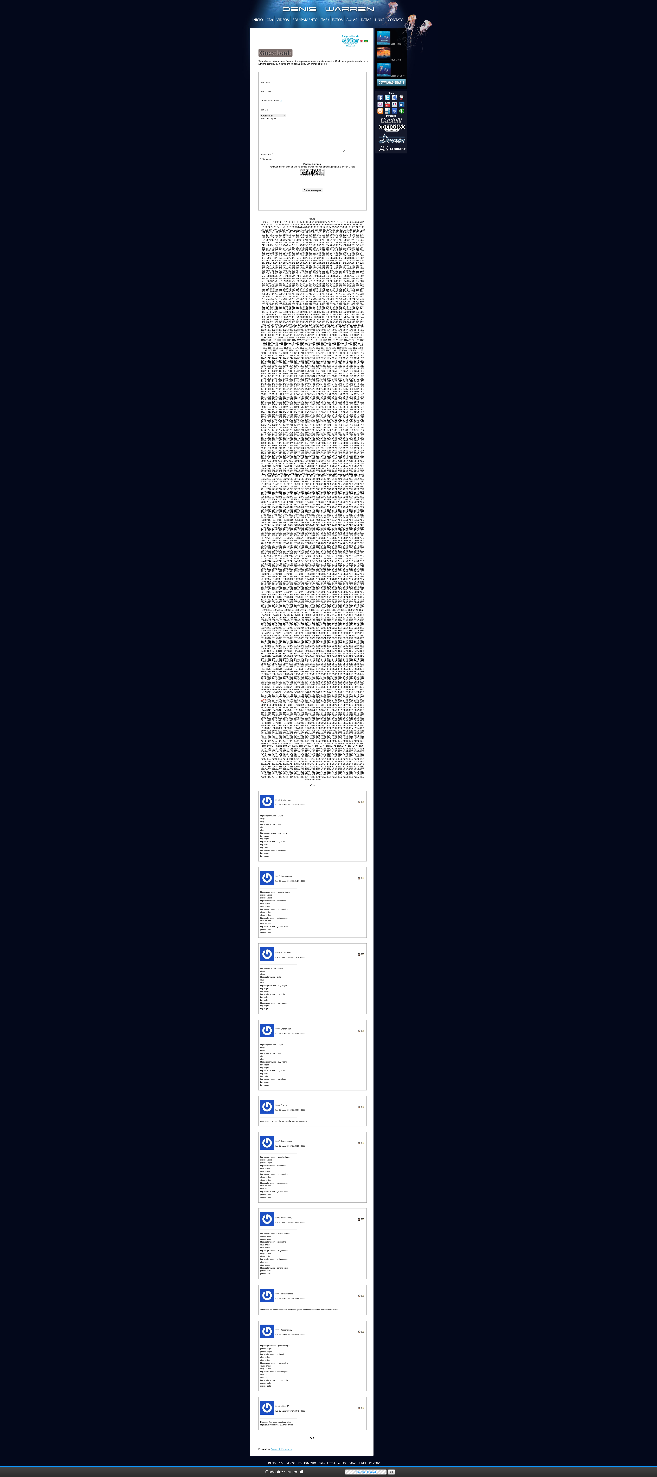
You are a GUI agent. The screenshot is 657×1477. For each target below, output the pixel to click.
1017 (285, 327)
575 (323, 278)
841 (332, 307)
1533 (296, 396)
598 (319, 281)
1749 (334, 425)
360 (327, 255)
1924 (356, 448)
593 (297, 281)
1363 (301, 373)
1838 (301, 438)
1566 (268, 402)
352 (293, 255)
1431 (361, 381)
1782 (307, 430)
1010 (349, 325)
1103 (340, 337)
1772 (356, 427)
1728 (323, 422)
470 (285, 268)
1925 (361, 448)
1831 (263, 438)
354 (302, 255)
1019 (296, 327)
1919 (329, 448)
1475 (290, 389)
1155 (307, 345)
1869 (263, 443)
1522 (340, 394)
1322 (285, 368)
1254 (329, 358)
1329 (323, 368)
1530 (279, 396)
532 (344, 273)
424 (293, 263)
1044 (329, 330)
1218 (340, 353)
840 (327, 307)
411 (340, 260)
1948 (279, 453)
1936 (318, 450)
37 (362, 222)
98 (342, 227)
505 (332, 271)
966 (353, 319)
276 (276, 247)
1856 (296, 440)
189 (315, 237)
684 (276, 291)
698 (336, 291)
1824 (329, 435)
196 (344, 237)
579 (340, 278)
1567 (274, 402)
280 (293, 247)
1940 (340, 450)
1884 (345, 443)
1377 (274, 376)
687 (289, 291)
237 (315, 242)
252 (276, 245)
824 (362, 304)
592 (293, 281)
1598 (340, 404)
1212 (307, 353)
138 (302, 232)
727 (357, 294)
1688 (312, 417)
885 (315, 312)
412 (344, 260)
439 (357, 263)
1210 (296, 353)
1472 (274, 389)
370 (267, 258)
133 (280, 232)
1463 (329, 386)
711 (289, 294)
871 (357, 309)
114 (304, 229)
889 (332, 312)
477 (315, 268)
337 (332, 253)
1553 (301, 399)
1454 (279, 386)
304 (293, 250)
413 (349, 260)
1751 (345, 425)
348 (276, 255)
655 (357, 286)
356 (310, 255)
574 (319, 278)
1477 (301, 389)
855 (289, 309)
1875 (296, 443)
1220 (351, 353)
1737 (268, 425)
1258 (351, 358)
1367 (323, 373)
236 (310, 242)
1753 (356, 425)
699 (340, 291)
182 (285, 237)
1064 (334, 332)
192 (327, 237)
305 (298, 250)
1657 (351, 412)
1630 (307, 409)
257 (297, 245)
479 (323, 268)
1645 (285, 412)
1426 (334, 381)
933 (315, 317)
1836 (290, 438)
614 (285, 283)
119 (324, 229)
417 (263, 263)
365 (349, 255)
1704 (296, 420)
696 (327, 291)
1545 (361, 396)
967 (357, 319)
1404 (318, 378)
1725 (307, 422)
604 (344, 281)
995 (273, 325)
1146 (360, 343)
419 (272, 263)
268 (344, 245)
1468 (356, 386)
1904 (351, 445)
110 (287, 229)
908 (310, 314)
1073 (279, 335)
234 (302, 242)
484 (344, 268)
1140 (328, 343)
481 (332, 268)
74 (268, 227)
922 (267, 317)
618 (302, 283)
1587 (279, 404)
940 (344, 317)
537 (263, 276)
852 (276, 309)
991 (357, 322)
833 (297, 307)
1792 (361, 430)
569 (297, 278)
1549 (279, 399)
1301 (274, 366)
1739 (279, 425)
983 (323, 322)
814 (319, 304)
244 (344, 242)
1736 (263, 425)
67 (351, 224)
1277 (351, 360)
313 (332, 250)
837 (315, 307)
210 (302, 240)
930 (302, 317)
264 (327, 245)
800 (362, 301)
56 (317, 224)
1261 (263, 360)
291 (340, 247)
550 (319, 276)
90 (318, 227)
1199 (339, 350)
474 (302, 268)
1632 (318, 409)
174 (353, 235)
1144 (349, 343)
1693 (340, 417)
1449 (356, 384)
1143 (344, 343)
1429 (351, 381)
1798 (290, 432)
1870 (268, 443)
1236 (334, 355)
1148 (270, 345)
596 (310, 281)
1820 (307, 435)
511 (357, 271)
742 (319, 296)
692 (310, 291)
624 (327, 283)
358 (319, 255)
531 (340, 273)
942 (353, 317)
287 (323, 247)
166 (319, 235)
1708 (318, 420)
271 (357, 245)
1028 (345, 327)
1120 (325, 340)
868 (344, 309)
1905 (356, 445)
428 (310, 263)
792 (327, 301)
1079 (312, 335)
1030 (356, 327)
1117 (309, 340)
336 (327, 253)
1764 (312, 427)
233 (297, 242)
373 (280, 258)
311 (323, 250)
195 (340, 237)
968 (362, 319)
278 (285, 247)
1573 (307, 402)
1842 (323, 438)
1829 (356, 435)
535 (357, 273)
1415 (274, 381)
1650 (312, 412)
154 (267, 235)
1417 (285, 381)
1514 (296, 394)
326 (285, 253)
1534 (301, 396)
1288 (307, 363)
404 (310, 260)
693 (315, 291)
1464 (334, 386)
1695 (351, 417)
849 (263, 309)
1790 (351, 430)
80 (287, 227)
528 (327, 273)
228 (276, 242)
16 (298, 222)
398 (285, 260)
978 (302, 322)
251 (272, 245)
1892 (285, 445)
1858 (307, 440)
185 (297, 237)
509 (349, 271)
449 (297, 265)
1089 (264, 337)
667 (306, 289)
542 (285, 276)
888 (327, 312)
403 (306, 260)
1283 (279, 363)
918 (353, 314)
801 (263, 304)
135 (289, 232)
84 (299, 227)
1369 (334, 373)
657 (263, 289)
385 (332, 258)
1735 (361, 422)
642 (302, 286)
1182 (349, 348)
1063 (329, 332)
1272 (323, 360)
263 (323, 245)
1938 (329, 450)
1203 (360, 350)
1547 (268, 399)
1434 (274, 384)
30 (341, 222)
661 (280, 289)
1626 (285, 409)
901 (280, 314)
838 (319, 307)
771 (340, 299)
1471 (268, 389)
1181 (344, 348)
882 (302, 312)
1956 (323, 453)
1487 (356, 389)
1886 (356, 443)
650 (336, 286)
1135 (302, 343)
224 (362, 240)
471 (289, 268)
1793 (263, 432)
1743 (301, 425)
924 (276, 317)
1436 (285, 384)
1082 (329, 335)
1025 (329, 327)
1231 (307, 355)
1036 (285, 330)
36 (359, 222)
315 (340, 250)
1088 (361, 335)
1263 (274, 360)
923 (272, 317)
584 (362, 278)
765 (315, 299)
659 (272, 289)
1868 (361, 440)
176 (362, 235)
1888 (263, 445)
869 (349, 309)
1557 (323, 399)
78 (281, 227)
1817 (290, 435)
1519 (323, 394)
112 (296, 229)
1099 (318, 337)
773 (349, 299)
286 (319, 247)
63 (339, 224)
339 (340, 253)
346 (267, 255)
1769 (340, 427)
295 (357, 247)
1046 (340, 330)
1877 (307, 443)
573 (315, 278)
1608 (290, 407)
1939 (334, 450)
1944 (361, 450)
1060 (312, 332)
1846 (345, 438)
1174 (307, 348)
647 (323, 286)
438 (353, 263)
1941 (345, 450)
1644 (279, 412)
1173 (302, 348)
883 (306, 312)
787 (306, 301)
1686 (301, 417)
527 (323, 273)
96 (336, 227)
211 (306, 240)
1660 (263, 414)
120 (329, 229)
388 (344, 258)
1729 (329, 422)
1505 (351, 391)
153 (263, 235)
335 (323, 253)
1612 (312, 407)
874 (267, 312)
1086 (351, 335)
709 (280, 294)
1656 (345, 412)
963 (340, 319)
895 (357, 312)
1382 (301, 376)
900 (276, 314)
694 (319, 291)
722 (336, 294)
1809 (351, 432)
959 (323, 319)
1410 (351, 378)
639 (289, 286)
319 (357, 250)
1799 (296, 432)
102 (358, 227)
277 (280, 247)
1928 (274, 450)
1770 (345, 427)
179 (272, 237)
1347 (318, 371)
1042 (318, 330)
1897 (312, 445)
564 (276, 278)
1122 (335, 340)
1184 (360, 348)
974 (285, 322)
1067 (351, 332)
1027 (340, 327)
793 (332, 301)
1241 (361, 355)
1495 (296, 391)
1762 (301, 427)
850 (267, 309)
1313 (340, 366)
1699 (269, 420)
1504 (345, 391)
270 (353, 245)
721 (332, 294)
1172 (296, 348)
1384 (312, 376)
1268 (301, 360)
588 (276, 281)
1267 (296, 360)
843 (340, 307)
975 (289, 322)
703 (357, 291)
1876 (301, 443)
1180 (339, 348)
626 (336, 283)
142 (319, 232)
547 (306, 276)
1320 (274, 368)
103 (362, 227)
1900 (329, 445)
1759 (285, 427)
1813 (268, 435)
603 (340, 281)
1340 (279, 371)
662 (285, 289)
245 (349, 242)
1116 (304, 340)
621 (315, 283)
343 (357, 253)
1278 (356, 360)
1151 (286, 345)
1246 (285, 358)
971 (272, 322)
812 (310, 304)
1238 (345, 355)
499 (306, 271)
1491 (274, 391)
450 (302, 265)
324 (276, 253)
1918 (323, 448)
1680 (268, 417)
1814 (274, 435)
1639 (356, 409)
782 (285, 301)
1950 (290, 453)
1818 (296, 435)
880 (293, 312)
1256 (340, 358)
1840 (312, 438)
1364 (307, 373)
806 (285, 304)
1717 (263, 422)
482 (336, 268)
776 (362, 299)
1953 (307, 453)
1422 (312, 381)
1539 (329, 396)
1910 (280, 448)
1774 (263, 430)
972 (276, 322)
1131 (281, 343)
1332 (340, 368)
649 (332, 286)
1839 (307, 438)
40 (268, 224)
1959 (340, 453)
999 (290, 325)
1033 (268, 330)
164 (310, 235)
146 (336, 232)
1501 (329, 391)
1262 (268, 360)
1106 (356, 337)
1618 (345, 407)
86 (305, 227)
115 (308, 229)
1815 (279, 435)
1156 (312, 345)
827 (272, 307)
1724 (301, 422)
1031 (361, 327)
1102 (334, 337)
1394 (263, 378)
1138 (318, 343)
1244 (274, 358)
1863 (334, 440)
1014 (268, 327)
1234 (323, 355)
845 (349, 307)
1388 (334, 376)
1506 (356, 391)
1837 (296, 438)
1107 (361, 337)
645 (315, 286)
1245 (279, 358)
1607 (285, 407)
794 (336, 301)
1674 (340, 414)
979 (306, 322)
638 (285, 286)
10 (279, 222)
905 (298, 314)
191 (323, 237)
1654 (334, 412)
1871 (274, 443)
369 (263, 258)
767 (323, 299)
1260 (361, 358)
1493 (285, 391)
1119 (320, 340)
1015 (274, 327)
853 (280, 309)
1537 (318, 396)
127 (358, 229)
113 (300, 229)
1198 (333, 350)
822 (353, 304)
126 (354, 229)
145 (332, 232)
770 (336, 299)
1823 (323, 435)
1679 (263, 417)
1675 (345, 414)
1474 (285, 389)
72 (262, 227)
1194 (312, 350)
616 (293, 283)
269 (349, 245)
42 (274, 224)
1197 (328, 350)
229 (280, 242)
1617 (340, 407)
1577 (329, 402)
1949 (285, 453)
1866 (351, 440)
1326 (307, 368)
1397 (280, 378)
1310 (323, 366)
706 (268, 294)
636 (276, 286)
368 (362, 255)
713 (297, 294)
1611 (307, 407)
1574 (312, 402)
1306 (301, 366)
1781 (301, 430)
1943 (356, 450)
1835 (285, 438)
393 (263, 260)
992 (362, 322)
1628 (296, 409)
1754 (361, 425)
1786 (329, 430)
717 (315, 294)
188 (310, 237)
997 (281, 325)
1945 (263, 453)
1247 (290, 358)
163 (306, 235)
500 (310, 271)
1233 (318, 355)
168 (327, 235)
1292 (329, 363)
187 (306, 237)
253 (280, 245)
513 (263, 273)
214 (319, 240)
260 (310, 245)
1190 (291, 350)
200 (362, 237)
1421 (307, 381)
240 (327, 242)
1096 (302, 337)
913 (332, 314)
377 (297, 258)
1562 (351, 399)
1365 (312, 373)
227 (272, 242)
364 (344, 255)
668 (310, 289)
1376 (268, 376)
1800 (301, 432)
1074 (285, 335)
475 (306, 268)
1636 (340, 409)
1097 (307, 337)
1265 (285, 360)
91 (321, 227)
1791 (356, 430)
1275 (340, 360)
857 (297, 309)
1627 (290, 409)
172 (344, 235)
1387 (329, 376)
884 (310, 312)
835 (306, 307)
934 (319, 317)
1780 (296, 430)
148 (344, 232)
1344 (301, 371)
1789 (345, 430)
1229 (296, 355)
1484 (340, 389)
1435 (279, 384)
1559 (334, 399)
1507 (361, 391)
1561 (345, 399)
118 (320, 229)
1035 (279, 330)
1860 (318, 440)
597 (315, 281)
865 (332, 309)
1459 (307, 386)
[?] (281, 101)
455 (323, 265)
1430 (356, 381)
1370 (340, 373)
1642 (268, 412)
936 (327, 317)
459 (340, 265)
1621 (361, 407)
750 (353, 296)
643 (306, 286)
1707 (312, 420)
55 (314, 224)
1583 (361, 402)
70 (360, 224)
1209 (290, 353)
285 (315, 247)
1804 (323, 432)
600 (327, 281)
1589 (290, 404)
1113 (289, 340)
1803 (318, 432)
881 (297, 312)
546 (302, 276)
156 (276, 235)
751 (357, 296)
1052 (268, 332)
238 (319, 242)
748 (344, 296)
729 (263, 296)
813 (315, 304)
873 (263, 312)
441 (263, 265)
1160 (334, 345)
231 (289, 242)
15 (295, 222)
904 (293, 314)
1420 (301, 381)
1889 (268, 445)
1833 (274, 438)
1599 (345, 404)
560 (362, 276)
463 (357, 265)
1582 (356, 402)
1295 (345, 363)
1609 (296, 407)
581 (349, 278)
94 (330, 227)
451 (306, 265)
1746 (318, 425)
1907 (263, 448)
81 (290, 227)
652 (344, 286)
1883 (340, 443)
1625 (279, 409)
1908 (269, 448)
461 (349, 265)
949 (280, 319)
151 (357, 232)
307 (306, 250)
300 (276, 250)
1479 (312, 389)
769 (332, 299)
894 (353, 312)
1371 (345, 373)
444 (276, 265)
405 (315, 260)
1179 (334, 348)
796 (344, 301)
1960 (345, 453)
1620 (356, 407)
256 (293, 245)
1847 (351, 438)
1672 (329, 414)
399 (289, 260)
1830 (361, 435)
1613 (318, 407)
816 (327, 304)
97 (339, 227)
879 (289, 312)
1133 (291, 343)
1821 (312, 435)
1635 (334, 409)
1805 (329, 432)
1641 (263, 412)
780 (276, 301)
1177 (323, 348)
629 (349, 283)
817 (332, 304)
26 (328, 222)
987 (340, 322)
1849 (361, 438)
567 (289, 278)
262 (319, 245)
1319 (268, 368)
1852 (274, 440)
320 (362, 250)
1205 (269, 353)
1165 (360, 345)
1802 (312, 432)
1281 (268, 363)
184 (293, 237)
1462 (323, 386)
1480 (318, 389)
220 (344, 240)
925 (280, 317)
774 (353, 299)
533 (349, 273)
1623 (268, 409)
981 (315, 322)
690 (302, 291)
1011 (355, 325)
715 (306, 294)
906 (302, 314)
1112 (284, 340)
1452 (268, 386)
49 (295, 224)
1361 (290, 373)
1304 (290, 366)
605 (349, 281)
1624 (274, 409)
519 (289, 273)
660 (276, 289)
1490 (268, 391)
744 (327, 296)
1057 (296, 332)
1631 (312, 409)
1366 (318, 373)
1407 (334, 378)
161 (297, 235)
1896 (307, 445)
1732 (345, 422)
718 (319, 294)
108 (279, 229)
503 (323, 271)
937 (332, 317)
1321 (279, 368)
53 (308, 224)
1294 (340, 363)
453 (315, 265)
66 (348, 224)
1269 (307, 360)
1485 (345, 389)
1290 (318, 363)
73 (265, 227)
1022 (312, 327)
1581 (351, 402)
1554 (307, 399)
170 (336, 235)
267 (340, 245)
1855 (290, 440)
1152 (291, 345)
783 (289, 301)
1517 (312, 394)
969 (263, 322)
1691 (329, 417)
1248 (296, 358)
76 (275, 227)
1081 (323, 335)
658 (267, 289)
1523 (345, 394)
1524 (351, 394)
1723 (296, 422)
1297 (356, 363)
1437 (290, 384)
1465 (340, 386)
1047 (345, 330)
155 (272, 235)
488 (362, 268)
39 (265, 224)
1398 (285, 378)
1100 (324, 337)
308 (310, 250)
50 (299, 224)
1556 (318, 399)
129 (263, 232)
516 (276, 273)
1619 (351, 407)
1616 (334, 407)
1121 (330, 340)
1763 (307, 427)
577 (332, 278)
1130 (275, 343)
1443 (323, 384)
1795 (274, 432)
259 (306, 245)
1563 (356, 399)
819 (340, 304)
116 (312, 229)
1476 (296, 389)
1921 (340, 448)
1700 (274, 420)
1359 (279, 373)
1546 (263, 399)
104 (262, 229)
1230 (301, 355)
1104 (345, 337)
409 (332, 260)
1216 (329, 353)
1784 (318, 430)
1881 (329, 443)
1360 (285, 373)
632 (362, 283)
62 (335, 224)
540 (276, 276)
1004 (316, 325)
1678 (361, 414)
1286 (296, 363)
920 (362, 314)
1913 (296, 448)
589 (280, 281)
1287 (301, 363)
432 (327, 263)
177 (263, 237)
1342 (290, 371)
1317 (361, 366)
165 (315, 235)
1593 (312, 404)
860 (310, 309)
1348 (323, 371)
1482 (329, 389)
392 (362, 258)
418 (267, 263)
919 (357, 314)
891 (340, 312)
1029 (351, 327)
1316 (356, 366)
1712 (340, 420)
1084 (340, 335)
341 (349, 253)
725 (349, 294)
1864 (340, 440)
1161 (339, 345)
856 (293, 309)
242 (336, 242)
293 (349, 247)
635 (272, 286)
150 (353, 232)
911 (323, 314)
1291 (323, 363)
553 (332, 276)
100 (349, 227)
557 (349, 276)
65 (345, 224)
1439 (301, 384)
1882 (334, 443)
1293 (334, 363)
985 (332, 322)
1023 (318, 327)
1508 (263, 394)
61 (332, 224)
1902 (340, 445)
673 (332, 289)
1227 (285, 355)
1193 (307, 350)
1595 (323, 404)
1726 (312, 422)
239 (323, 242)
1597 (334, 404)
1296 (351, 363)
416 (362, 260)
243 (340, 242)
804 (276, 304)
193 (332, 237)
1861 (323, 440)
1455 (285, 386)
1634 (329, 409)
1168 (275, 348)
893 (349, 312)
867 (340, 309)
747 (340, 296)
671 (323, 289)
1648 (301, 412)
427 (306, 263)
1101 (329, 337)
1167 (270, 348)
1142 (339, 343)
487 (357, 268)
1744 (307, 425)
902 (285, 314)
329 (297, 253)
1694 (345, 417)
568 (293, 278)
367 (357, 255)
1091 (275, 337)
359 (323, 255)
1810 (356, 432)
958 (319, 319)
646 (319, 286)
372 (276, 258)
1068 (356, 332)
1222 (361, 353)
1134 (296, 343)
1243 (268, 358)
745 (332, 296)
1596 (329, 404)
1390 (345, 376)
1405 (323, 378)
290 (336, 247)
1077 (301, 335)
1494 (290, 391)
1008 (338, 325)
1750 (340, 425)
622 (319, 283)
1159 (328, 345)
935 (323, 317)
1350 (334, 371)
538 (267, 276)
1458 (301, 386)
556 (344, 276)
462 (353, 265)
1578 (334, 402)
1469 (361, 386)
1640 (361, 409)
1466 (345, 386)
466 (267, 268)
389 (349, 258)
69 (357, 224)
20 (310, 222)
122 (337, 229)
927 (289, 317)
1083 (334, 335)
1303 (285, 366)
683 (272, 291)
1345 (307, 371)
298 (268, 250)
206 (285, 240)
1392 (356, 376)
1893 (290, 445)
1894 (296, 445)
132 (276, 232)
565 (280, 278)
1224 (268, 355)
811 (306, 304)
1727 (318, 422)
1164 (355, 345)
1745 (312, 425)
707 (272, 294)
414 (353, 260)
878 (285, 312)
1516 (307, 394)
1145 (355, 343)
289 (332, 247)
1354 (356, 371)
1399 (290, 378)
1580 (345, 402)
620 (310, 283)
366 (353, 255)
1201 (349, 350)
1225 (274, 355)
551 (323, 276)
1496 (301, 391)
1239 (351, 355)
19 (307, 222)
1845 (340, 438)
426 (302, 263)
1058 (301, 332)
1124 (346, 340)
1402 (307, 378)
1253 (323, 358)
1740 (285, 425)
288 (327, 247)
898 (268, 314)
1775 (268, 430)
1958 (334, 453)
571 (306, 278)
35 (356, 222)
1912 (290, 448)
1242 (263, 358)
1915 (307, 448)
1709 (323, 420)
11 (282, 222)
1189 (286, 350)
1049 (356, 330)
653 (349, 286)
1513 (290, 394)
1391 (351, 376)
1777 (279, 430)
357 (315, 255)
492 (276, 271)
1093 (286, 337)
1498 (312, 391)
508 (345, 271)
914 (336, 314)
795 (340, 301)
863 (323, 309)
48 (292, 224)
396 (276, 260)
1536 (312, 396)
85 (302, 227)
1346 (312, 371)
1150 (281, 345)
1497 (307, 391)
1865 (345, 440)
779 (272, 301)
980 (310, 322)
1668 (307, 414)
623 (323, 283)
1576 (323, 402)
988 (344, 322)
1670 (318, 414)
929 (297, 317)
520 (293, 273)
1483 (334, 389)
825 (263, 307)
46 (286, 224)
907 (306, 314)
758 (285, 299)
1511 (280, 394)
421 (280, 263)
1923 (351, 448)
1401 (301, 378)
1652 (323, 412)
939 (340, 317)
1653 (329, 412)
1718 (268, 422)
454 (319, 265)
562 (267, 278)
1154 (302, 345)
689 (297, 291)
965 (349, 319)
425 (297, 263)
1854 (285, 440)
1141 (334, 343)
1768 (334, 427)
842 (336, 307)
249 (263, 245)
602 (336, 281)
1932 (296, 450)
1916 (312, 448)
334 (319, 253)
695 (323, 291)
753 (263, 299)
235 (306, 242)
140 (310, 232)
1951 (296, 453)
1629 (301, 409)
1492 (279, 391)
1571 (296, 402)
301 (280, 250)
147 (340, 232)
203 (272, 240)
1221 (356, 353)
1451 (263, 386)
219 (340, 240)
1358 (274, 373)
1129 (270, 343)
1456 (290, 386)
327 (289, 253)
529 (332, 273)
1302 (280, 366)
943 (357, 317)
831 (289, 307)
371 (272, 258)
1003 (311, 325)
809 (298, 304)
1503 (340, 391)
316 (344, 250)
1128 (265, 343)
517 (280, 273)
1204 (263, 353)
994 (268, 325)
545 (297, 276)
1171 (291, 348)
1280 (263, 363)
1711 (334, 420)
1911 (285, 448)
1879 (318, 443)
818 (336, 304)
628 (344, 283)
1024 (323, 327)
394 (268, 260)
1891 (279, 445)
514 (267, 273)
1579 (340, 402)
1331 (334, 368)
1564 (361, 399)
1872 (279, 443)
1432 (263, 384)
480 (327, 268)
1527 (263, 396)
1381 (296, 376)
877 (280, 312)
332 (310, 253)
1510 (274, 394)
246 (353, 242)
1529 (274, 396)
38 (262, 224)
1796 (280, 432)
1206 (274, 353)
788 (310, 301)
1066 (345, 332)
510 (353, 271)
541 (280, 276)
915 (340, 314)
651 (340, 286)
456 (327, 265)
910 (319, 314)
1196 (323, 350)
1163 (349, 345)
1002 (305, 325)
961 (332, 319)
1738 (274, 425)
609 (263, 283)
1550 (285, 399)
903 (289, 314)
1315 (351, 366)
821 (349, 304)
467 (272, 268)
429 (315, 263)
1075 (290, 335)
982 (319, 322)
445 (280, 265)
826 (267, 307)
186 (302, 237)
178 (267, 237)
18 (304, 222)
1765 (318, 427)
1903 (345, 445)
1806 (334, 432)
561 (263, 278)
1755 (263, 427)
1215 (323, 353)
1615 (329, 407)
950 (285, 319)
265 (332, 245)
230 (285, 242)
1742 (296, 425)
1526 (361, 394)
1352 (345, 371)
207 (289, 240)
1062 (323, 332)
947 (272, 319)
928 (293, 317)
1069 (361, 332)
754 (267, 299)
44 (280, 224)
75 (271, 227)
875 (272, 312)
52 (305, 224)
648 (327, 286)
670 (319, 289)
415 (357, 260)
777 (263, 301)
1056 (290, 332)
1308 (312, 366)
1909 (274, 448)
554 (336, 276)
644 (310, 286)
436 (344, 263)
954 (302, 319)
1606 (280, 407)
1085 (345, 335)
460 (344, 265)
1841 (318, 438)
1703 (290, 420)
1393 (361, 376)
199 (357, 237)
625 (332, 283)
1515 (301, 394)
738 (302, 296)
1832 (268, 438)
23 (319, 222)
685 (280, 291)
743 (323, 296)
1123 (341, 340)
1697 (361, 417)
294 (353, 247)
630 (353, 283)
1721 (285, 422)
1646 (290, 412)
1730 (334, 422)
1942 (351, 450)
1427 (340, 381)
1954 (312, 453)
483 (340, 268)
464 (362, 265)
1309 (318, 366)
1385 (318, 376)
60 (329, 224)
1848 (356, 438)
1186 (270, 350)
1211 (301, 353)
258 (302, 245)
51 (302, 224)
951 (289, 319)
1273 (329, 360)
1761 (296, 427)
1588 (285, 404)
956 (310, 319)
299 (272, 250)
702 (353, 291)
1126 (357, 340)
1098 (313, 337)
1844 (334, 438)
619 (306, 283)
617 (297, 283)
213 (315, 240)
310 (319, 250)
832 (293, 307)
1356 (263, 373)
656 (362, 286)
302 (285, 250)
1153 (296, 345)
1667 (301, 414)
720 (327, 294)
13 (288, 222)
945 (263, 319)
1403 (312, 378)
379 (306, 258)
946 (267, 319)
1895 (301, 445)
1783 (312, 430)
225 (263, 242)
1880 (323, 443)
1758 (279, 427)
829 (280, 307)
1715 (356, 420)
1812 (263, 435)
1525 (356, 394)
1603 (263, 407)
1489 (263, 391)
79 (284, 227)
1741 (290, 425)
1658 (356, 412)
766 (319, 299)
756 (276, 299)
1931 (290, 450)
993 (264, 325)
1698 (263, 420)
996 (277, 325)
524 (310, 273)
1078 (307, 335)
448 (293, 265)
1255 (334, 358)
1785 (323, 430)
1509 (269, 394)
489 (263, 271)
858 (302, 309)
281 (297, 247)
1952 (301, 453)
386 (336, 258)
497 (298, 271)
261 (315, 245)
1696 (356, 417)
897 (263, 314)
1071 (268, 335)
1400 (296, 378)
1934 (307, 450)
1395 (269, 378)
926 (285, 317)
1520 (329, 394)
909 (315, 314)
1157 (318, 345)
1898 (318, 445)
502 (319, 271)
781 (280, 301)
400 (293, 260)
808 (293, 304)
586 (267, 281)
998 (285, 325)
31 (344, 222)
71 (363, 224)
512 (362, 271)
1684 (290, 417)
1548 (274, 399)
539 (272, 276)
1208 (285, 353)
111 (291, 229)
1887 (361, 443)
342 (353, 253)
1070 (263, 335)
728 (362, 294)
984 (327, 322)
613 (280, 283)
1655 (340, 412)
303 (289, 250)
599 (323, 281)
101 (353, 227)
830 (285, 307)
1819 (301, 435)
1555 (312, 399)
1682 (279, 417)
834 (302, 307)
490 (268, 271)
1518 (318, 394)
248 (362, 242)
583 (357, 278)
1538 (323, 396)
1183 (355, 348)
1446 (340, 384)
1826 (340, 435)
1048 (351, 330)
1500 (323, 391)
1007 (333, 325)
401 (298, 260)
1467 (351, 386)
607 (357, 281)
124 (346, 229)
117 (316, 229)
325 (280, 253)
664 (293, 289)
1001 (300, 325)
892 (344, 312)
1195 (317, 350)
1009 (344, 325)
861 (315, 309)
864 (327, 309)
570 (302, 278)
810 (302, 304)
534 (353, 273)
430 (319, 263)
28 (335, 222)
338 (336, 253)
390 (353, 258)
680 (362, 289)
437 (349, 263)
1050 (361, 330)
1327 (312, 368)
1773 (361, 427)
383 (323, 258)
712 (293, 294)
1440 (307, 384)
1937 (323, 450)
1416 (279, 381)
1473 (279, 389)
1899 (323, 445)
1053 (274, 332)
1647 (296, 412)
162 (302, 235)
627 (340, 283)
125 (350, 229)
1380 (290, 376)
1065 (340, 332)
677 (349, 289)
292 (344, 247)
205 (280, 240)
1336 (361, 368)
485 (349, 268)
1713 (345, 420)
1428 (345, 381)
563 (272, 278)
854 (285, 309)
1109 (268, 340)
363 (340, 255)
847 (357, 307)
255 (289, 245)
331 (306, 253)
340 (344, 253)
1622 (263, 409)
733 (280, 296)
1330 (329, 368)
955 (306, 319)
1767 (329, 427)
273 (263, 247)
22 (316, 222)
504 (328, 271)
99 (345, 227)
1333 (345, 368)
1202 (355, 350)
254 (285, 245)
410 (336, 260)
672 (327, 289)
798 (353, 301)
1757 (274, 427)
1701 (280, 420)
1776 (274, 430)
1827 (345, 435)
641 (297, 286)
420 (276, 263)
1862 (329, 440)
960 (327, 319)
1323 (290, 368)
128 (363, 229)
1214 (318, 353)
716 (310, 294)
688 (293, 291)
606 (353, 281)
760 (293, 299)
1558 (329, 399)
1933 (301, 450)
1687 (307, 417)
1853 (279, 440)
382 (319, 258)
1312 (334, 366)
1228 (290, 355)
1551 (290, 399)
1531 (285, 396)
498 (302, 271)
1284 (285, 363)
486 (353, 268)
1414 (268, 381)
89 (315, 227)
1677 (356, 414)
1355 (361, 371)
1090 (269, 337)
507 (340, 271)
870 (353, 309)
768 (327, 299)
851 (272, 309)
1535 (307, 396)
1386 (323, 376)
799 (357, 301)
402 (302, 260)
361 (332, 255)
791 (323, 301)
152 (362, 232)
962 (336, 319)
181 (280, 237)
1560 (340, 399)
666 (302, 289)
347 (272, 255)
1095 (296, 337)
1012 (360, 325)
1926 (263, 450)
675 (340, 289)
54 (311, 224)
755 (272, 299)
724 (344, 294)
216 (327, 240)
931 (306, 317)
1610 (301, 407)
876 (276, 312)
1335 (356, 368)
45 (283, 224)
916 (344, 314)
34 (353, 222)
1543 (351, 396)
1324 (296, 368)
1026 (334, 327)
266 (336, 245)
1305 (296, 366)
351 (289, 255)
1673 (334, 414)
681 (263, 291)
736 (293, 296)
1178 (328, 348)
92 (324, 227)
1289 (312, 363)
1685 (296, 417)
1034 (274, 330)
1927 (268, 450)
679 (357, 289)
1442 (318, 384)
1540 (334, 396)
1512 (285, 394)
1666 (296, 414)
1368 (329, 373)
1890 (274, 445)
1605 (274, 407)
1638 (351, 409)
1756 (268, 427)
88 (312, 227)
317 (349, 250)
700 (344, 291)
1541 (340, 396)
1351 (340, 371)
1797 (285, 432)
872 (362, 309)
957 (315, 319)
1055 (285, 332)
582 (353, 278)
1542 (345, 396)
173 (349, 235)
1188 (280, 350)
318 (353, 250)
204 (276, 240)
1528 (268, 396)
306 (302, 250)
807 (289, 304)
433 (332, 263)
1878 (312, 443)
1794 (269, 432)
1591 (301, 404)
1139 (323, 343)
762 (302, 299)
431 (323, 263)
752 (362, 296)
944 (362, 317)
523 (306, 273)
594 (302, 281)
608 (362, 281)
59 (326, 224)
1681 (274, 417)
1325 (301, 368)
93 (327, 227)
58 (323, 224)
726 (353, 294)
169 (332, 235)
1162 (344, 345)
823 (357, 304)
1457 (296, 386)
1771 (351, 427)
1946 (268, 453)
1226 (279, 355)
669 (315, 289)
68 (354, 224)
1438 (296, 384)
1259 (356, 358)
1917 (318, 448)
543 (289, 276)
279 (289, 247)
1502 (334, 391)
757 (280, 299)
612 (276, 283)
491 (272, 271)
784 (293, 301)
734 (285, 296)
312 (327, 250)
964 (344, 319)
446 (285, 265)
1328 (318, 368)
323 (272, 253)
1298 (361, 363)
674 (336, 289)
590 (285, 281)
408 (328, 260)
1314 (345, 366)
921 (263, 317)
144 (327, 232)
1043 (323, 330)
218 (336, 240)
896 (362, 312)
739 (306, 296)
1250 (307, 358)
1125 (351, 340)
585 (263, 281)
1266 (290, 360)
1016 (279, 327)
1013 (263, 327)
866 (336, 309)
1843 (329, 438)
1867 (356, 440)
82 (293, 227)
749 (349, 296)
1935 (312, 450)
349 (280, 255)
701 (349, 291)
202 (268, 240)
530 (336, 273)
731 (272, 296)
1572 (301, 402)
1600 (351, 404)
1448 (351, 384)
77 (278, 227)
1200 (344, 350)
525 (315, 273)
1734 (356, 422)
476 (310, 268)
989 (349, 322)
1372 (351, 373)
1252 (318, 358)
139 (306, 232)
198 (353, 237)
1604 (269, 407)
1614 (323, 407)
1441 (312, 384)
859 (306, 309)
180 (276, 237)
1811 (362, 432)
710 (285, 294)
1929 (279, 450)
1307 (307, 366)
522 (302, 273)
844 (344, 307)
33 (350, 222)
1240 (356, 355)
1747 (323, 425)
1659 (361, 412)
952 (293, 319)
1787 (334, 430)
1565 (263, 402)
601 (332, 281)
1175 (312, 348)
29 (338, 222)
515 (272, 273)
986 (336, 322)
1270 (312, 360)
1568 (279, 402)
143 (323, 232)
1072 (274, 335)
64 (342, 224)
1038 (296, 330)
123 (341, 229)
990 (353, 322)
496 (293, 271)
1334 (351, 368)
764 (310, 299)
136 (293, 232)
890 (336, 312)
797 (349, 301)
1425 (329, 381)
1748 (329, 425)
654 (353, 286)
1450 (361, 384)
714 (302, 294)
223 (357, 240)
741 (315, 296)
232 (293, 242)
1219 (345, 353)
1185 (264, 350)
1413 (263, 381)
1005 (322, 325)
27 (332, 222)
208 (293, 240)
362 (336, 255)
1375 (263, 376)
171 (340, 235)
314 (336, 250)
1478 (307, 389)
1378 (279, 376)
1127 (362, 340)
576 (327, 278)
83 (296, 227)
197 (349, 237)
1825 (334, 435)
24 (322, 222)
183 (289, 237)
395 (272, 260)
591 (289, 281)
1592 (307, 404)
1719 (274, 422)
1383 (307, 376)
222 (353, 240)
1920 (334, 448)
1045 (334, 330)
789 (315, 301)
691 (306, 291)
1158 (323, 345)
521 (297, 273)
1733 (351, 422)
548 (310, 276)
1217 (334, 353)
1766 (323, 427)
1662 (274, 414)
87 (308, 227)
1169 (281, 348)
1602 (361, 404)
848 (362, 307)
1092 (280, 337)
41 (271, 224)
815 (323, 304)
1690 (323, 417)
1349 (329, 371)
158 (285, 235)
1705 (301, 420)
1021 (307, 327)
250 (267, 245)
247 (357, 242)
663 (289, 289)
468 (276, 268)
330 (302, 253)
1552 (296, 399)
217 (332, 240)
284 (310, 247)
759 (289, 299)
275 (272, 247)
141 (315, 232)
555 (340, 276)
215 (323, 240)
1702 (285, 420)
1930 (285, 450)
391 (357, 258)
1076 (296, 335)
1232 (312, 355)
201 (263, 240)
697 (332, 291)
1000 (294, 325)
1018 (290, 327)
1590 (296, 404)
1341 (285, 371)
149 (349, 232)
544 (293, 276)
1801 (307, 432)
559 (357, 276)
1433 (268, 384)
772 (344, 299)
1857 (301, 440)
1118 (314, 340)
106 (271, 229)
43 (277, 224)
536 (362, 273)
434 (336, 263)
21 (313, 222)
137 (297, 232)
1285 (290, 363)
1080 (318, 335)
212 (310, 240)
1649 (307, 412)
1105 (350, 337)
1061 (318, 332)
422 (285, 263)
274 (267, 247)
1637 (345, 409)
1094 (291, 337)
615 (289, 283)
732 (276, 296)
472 (293, 268)
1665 (290, 414)
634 (267, 286)
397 (280, 260)
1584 (263, 404)
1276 (345, 360)
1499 (318, 391)
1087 (356, 335)
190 (319, 237)
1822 (318, 435)
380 (310, 258)
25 (325, 222)
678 (353, 289)
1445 (334, 384)
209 (298, 240)
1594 (318, 404)
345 (263, 255)
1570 (290, 402)
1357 (268, 373)
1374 (361, 373)
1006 (327, 325)
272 (362, 245)
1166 (265, 348)
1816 (285, 435)
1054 (279, 332)
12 (285, 222)
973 (280, 322)
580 (344, 278)
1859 (312, 440)
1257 (345, 358)
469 (280, 268)
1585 (268, 404)
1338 (268, 371)
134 (285, 232)
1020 (301, 327)
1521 (334, 394)
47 (289, 224)
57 (320, 224)
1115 (299, 340)
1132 (286, 343)
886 (319, 312)
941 (349, 317)
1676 (351, 414)
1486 (351, 389)
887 (323, 312)
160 (293, 235)
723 (340, 294)
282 (302, 247)
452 (310, 265)
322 (267, 253)
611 (272, 283)
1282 (274, 363)
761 (297, 299)
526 (319, 273)
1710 (329, 420)
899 (272, 314)
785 (297, 301)
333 (315, 253)
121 (333, 229)
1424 (323, 381)
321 (263, 253)
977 (297, 322)
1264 (279, 360)
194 (336, 237)
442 (267, 265)
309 (315, 250)
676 (344, 289)
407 (323, 260)
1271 (318, 360)
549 (315, 276)
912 (327, 314)
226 (267, 242)
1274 (334, 360)
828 (276, 307)
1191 (296, 350)
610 (268, 283)
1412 (361, 378)
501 (315, 271)
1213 (312, 353)
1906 (361, 445)
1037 (290, 330)
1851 (268, 440)
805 (280, 304)
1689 (318, 417)
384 (327, 258)
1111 (279, 340)
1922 (345, 448)
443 (272, 265)
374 (285, 258)
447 (289, 265)
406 (319, 260)
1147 (265, 345)
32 (347, 222)
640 (293, 286)
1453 (274, 386)
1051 (263, 332)
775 (357, 299)
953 (297, 319)
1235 (329, 355)
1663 (279, 414)
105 (266, 229)
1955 (318, 453)
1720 (279, 422)
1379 (285, 376)
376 (293, 258)
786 (302, 301)
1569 (285, 402)
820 (344, 304)
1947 (274, 453)
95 (333, 227)
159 (289, 235)
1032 (263, 330)
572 (310, 278)
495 (289, 271)
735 (289, 296)
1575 (318, 402)
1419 (296, 381)
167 (323, 235)
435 (340, 263)
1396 (274, 378)
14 (292, 222)
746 (336, 296)
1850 (263, 440)
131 (272, 232)
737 (297, 296)
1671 (323, 414)
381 (315, 258)
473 (297, 268)
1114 (294, 340)
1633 (323, 409)
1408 (340, 378)
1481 (323, 389)
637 (280, 286)
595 (306, 281)
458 (336, 265)
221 (349, 240)
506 (336, 271)
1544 (356, 396)
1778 (285, 430)
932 (310, 317)
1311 (329, 366)
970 (267, 322)
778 (267, 301)
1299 (263, 366)
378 (302, 258)
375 (289, 258)
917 (349, 314)
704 (362, 291)
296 (362, 247)
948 (276, 319)
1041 (312, 330)
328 (293, 253)
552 (327, 276)
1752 (351, 425)
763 (306, 299)
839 (323, 307)
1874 (290, 443)
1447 (345, 384)
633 (263, 286)
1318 (263, 368)
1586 (274, 404)
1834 (279, 438)
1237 (340, 355)
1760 (290, 427)
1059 (307, 332)
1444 (329, 384)
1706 (307, 420)
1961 (351, 453)
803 (272, 304)
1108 (263, 340)
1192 (301, 350)
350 (285, 255)
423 (289, 263)
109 (283, 229)
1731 (340, 422)
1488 (361, 389)
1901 (334, 445)
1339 (274, 371)
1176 (318, 348)
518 (285, 273)
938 (336, 317)
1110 (274, 340)
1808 (345, 432)
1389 (340, 376)
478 (319, 268)
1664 (285, 414)
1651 (318, 412)
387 (340, 258)
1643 (274, 412)
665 (297, 289)
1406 (329, 378)
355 (306, 255)
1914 (301, 448)
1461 (318, 386)
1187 (275, 350)
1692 (334, 417)
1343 (296, 371)
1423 (318, 381)
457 (332, 265)
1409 (345, 378)
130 (267, 232)
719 (323, 294)
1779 (290, 430)
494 (285, 271)
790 (319, 301)
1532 (290, 396)
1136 (307, 343)
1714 (351, 420)
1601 (356, 404)
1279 (361, 360)
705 (263, 294)
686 (285, 291)
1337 (263, 371)
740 (310, 296)
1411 (356, 378)
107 (275, 229)
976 (293, 322)
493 (280, 271)
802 (268, 304)
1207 (280, 353)
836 (310, 307)
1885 (351, 443)
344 (362, 253)
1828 (351, 435)
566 (285, 278)
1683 (285, 417)
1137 (312, 343)
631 (357, 283)
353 (297, 255)
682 (267, 291)
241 (332, 242)
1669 (312, 414)
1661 (268, 414)
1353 (351, 371)
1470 (263, 389)
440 (362, 263)
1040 (307, 330)
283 (306, 247)
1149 (275, 345)
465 (263, 268)
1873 (285, 443)
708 (276, 294)
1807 (340, 432)
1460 (312, 386)
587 (272, 281)
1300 (269, 366)
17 (301, 222)
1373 (356, 373)
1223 (263, 355)
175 (357, 235)
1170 (286, 348)
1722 (290, 422)
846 (353, 307)
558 (353, 276)
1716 (361, 420)
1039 (301, 330)
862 (319, 309)
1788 (340, 430)
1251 (312, 358)
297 (263, 250)
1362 (296, 373)
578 (336, 278)
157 (280, 235)
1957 (329, 453)
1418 (290, 381)
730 (267, 296)
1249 (301, 358)
